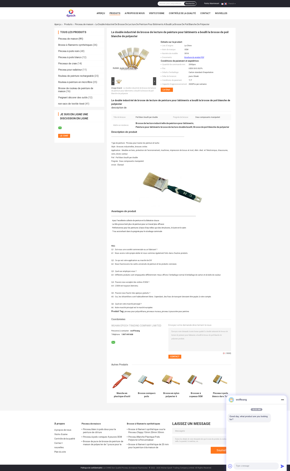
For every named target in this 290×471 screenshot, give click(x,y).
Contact (205, 13)
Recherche (190, 4)
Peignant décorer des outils (73, 97)
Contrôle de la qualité (182, 13)
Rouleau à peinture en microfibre (75, 82)
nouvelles (221, 13)
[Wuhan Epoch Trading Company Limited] (71, 13)
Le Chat (166, 90)
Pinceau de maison (84, 24)
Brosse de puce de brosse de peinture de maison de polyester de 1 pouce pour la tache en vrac (103, 443)
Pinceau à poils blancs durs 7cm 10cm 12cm (220, 395)
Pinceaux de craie (67, 63)
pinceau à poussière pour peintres (175, 311)
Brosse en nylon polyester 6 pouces (171, 395)
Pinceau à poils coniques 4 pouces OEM (102, 437)
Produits (115, 13)
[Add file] (230, 466)
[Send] (282, 466)
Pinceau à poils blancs (70, 57)
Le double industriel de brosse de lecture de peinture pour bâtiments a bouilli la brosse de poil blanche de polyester (133, 91)
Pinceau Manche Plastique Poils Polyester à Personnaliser (144, 438)
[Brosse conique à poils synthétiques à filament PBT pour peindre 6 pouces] (146, 379)
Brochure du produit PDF (194, 57)
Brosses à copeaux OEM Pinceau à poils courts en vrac (195, 395)
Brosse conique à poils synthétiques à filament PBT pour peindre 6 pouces (146, 395)
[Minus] (282, 400)
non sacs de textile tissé (71, 103)
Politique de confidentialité (91, 468)
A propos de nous (135, 13)
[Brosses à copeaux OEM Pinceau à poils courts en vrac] (195, 379)
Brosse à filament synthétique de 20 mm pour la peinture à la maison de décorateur (148, 446)
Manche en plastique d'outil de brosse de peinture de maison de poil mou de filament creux (122, 395)
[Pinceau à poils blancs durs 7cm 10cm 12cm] (220, 379)
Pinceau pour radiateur (70, 69)
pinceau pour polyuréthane (135, 311)
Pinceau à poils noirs (69, 51)
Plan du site (60, 452)
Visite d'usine (156, 13)
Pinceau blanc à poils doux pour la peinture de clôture (99, 431)
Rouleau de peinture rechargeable (76, 75)
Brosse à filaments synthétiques (75, 45)
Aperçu (101, 13)
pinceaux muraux (154, 311)
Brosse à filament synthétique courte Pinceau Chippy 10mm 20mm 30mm (147, 431)
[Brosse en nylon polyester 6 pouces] (171, 379)
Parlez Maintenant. (212, 3)
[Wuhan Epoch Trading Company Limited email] (62, 128)
